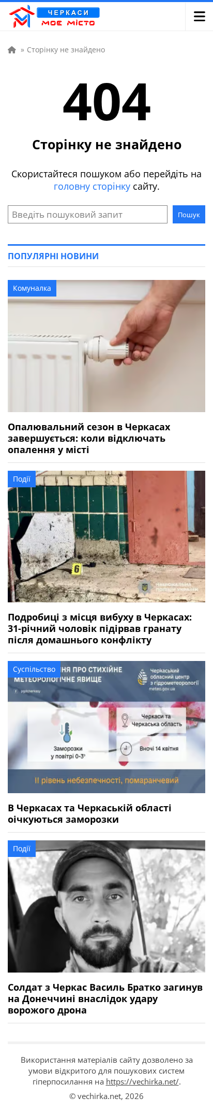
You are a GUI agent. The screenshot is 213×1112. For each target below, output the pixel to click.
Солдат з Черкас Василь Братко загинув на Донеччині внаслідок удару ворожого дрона (105, 998)
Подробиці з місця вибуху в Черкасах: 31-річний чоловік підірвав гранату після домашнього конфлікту (100, 628)
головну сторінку (92, 186)
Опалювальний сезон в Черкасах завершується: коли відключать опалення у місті (89, 438)
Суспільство (34, 669)
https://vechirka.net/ (142, 1081)
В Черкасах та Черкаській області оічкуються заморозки (90, 813)
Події (22, 479)
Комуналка (32, 288)
